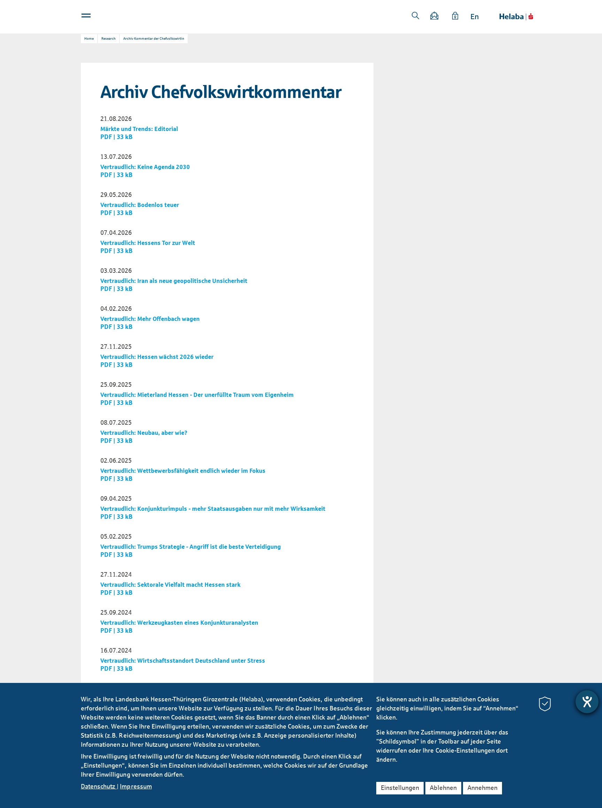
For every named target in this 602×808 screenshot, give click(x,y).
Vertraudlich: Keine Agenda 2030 (145, 167)
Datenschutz (99, 786)
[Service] (455, 16)
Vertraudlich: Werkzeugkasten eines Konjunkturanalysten (179, 623)
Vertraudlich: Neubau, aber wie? (143, 433)
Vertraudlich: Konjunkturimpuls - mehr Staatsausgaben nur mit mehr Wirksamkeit (212, 509)
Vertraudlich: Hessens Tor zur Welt (147, 243)
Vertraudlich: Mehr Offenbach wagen (150, 319)
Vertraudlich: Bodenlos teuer (139, 205)
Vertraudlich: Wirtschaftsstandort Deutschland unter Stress (182, 660)
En (474, 17)
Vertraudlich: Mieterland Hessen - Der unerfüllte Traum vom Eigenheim (197, 395)
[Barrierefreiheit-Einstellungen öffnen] (587, 701)
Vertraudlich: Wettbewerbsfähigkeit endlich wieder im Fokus (182, 471)
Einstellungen (400, 787)
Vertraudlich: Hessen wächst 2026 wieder (157, 357)
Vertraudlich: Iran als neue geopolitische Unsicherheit (173, 281)
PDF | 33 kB (116, 136)
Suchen (415, 15)
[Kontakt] (435, 16)
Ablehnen (443, 787)
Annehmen (482, 787)
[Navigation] (87, 17)
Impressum (136, 786)
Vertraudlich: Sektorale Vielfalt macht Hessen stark (170, 585)
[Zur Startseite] (516, 16)
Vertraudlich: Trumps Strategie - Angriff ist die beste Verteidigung (190, 547)
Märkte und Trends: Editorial (139, 129)
